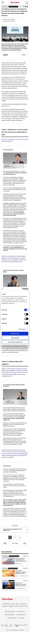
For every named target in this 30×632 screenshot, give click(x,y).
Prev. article (24, 543)
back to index (15, 543)
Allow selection (15, 337)
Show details (22, 329)
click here (11, 303)
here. (8, 106)
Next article (5, 543)
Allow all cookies (15, 333)
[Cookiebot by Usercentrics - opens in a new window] (22, 289)
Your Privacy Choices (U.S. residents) (21, 625)
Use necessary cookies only (15, 342)
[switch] (26, 314)
